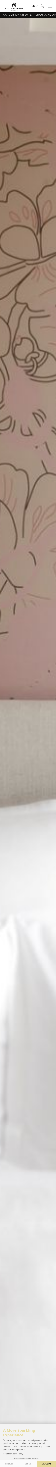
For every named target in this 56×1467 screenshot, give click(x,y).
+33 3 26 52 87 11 (42, 6)
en (33, 6)
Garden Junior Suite (17, 15)
